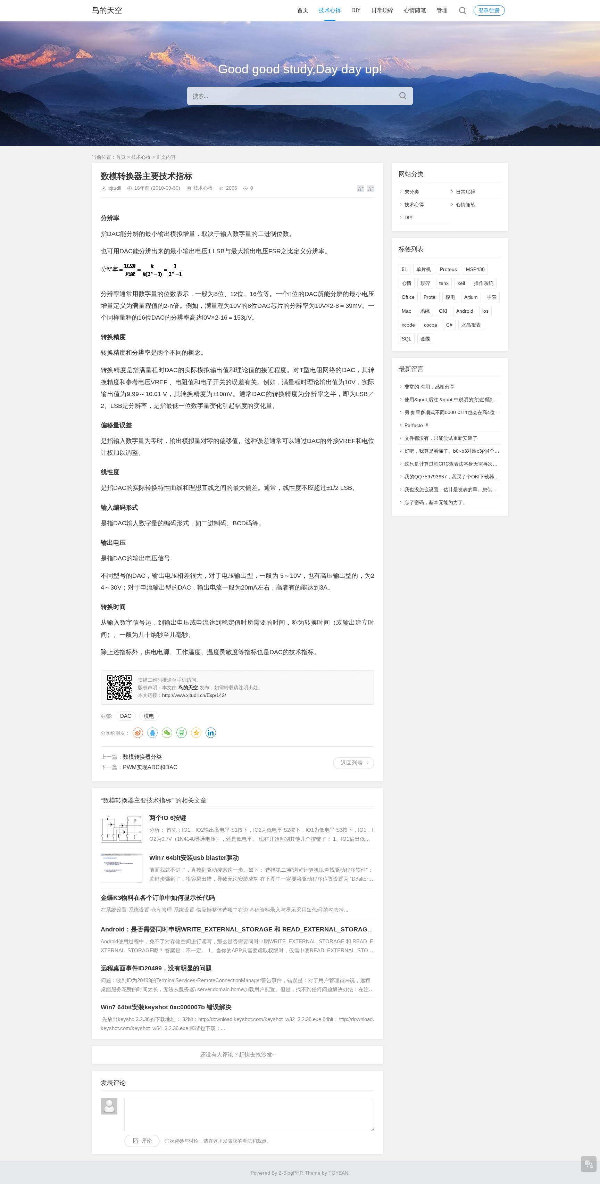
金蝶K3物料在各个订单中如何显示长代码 (158, 897)
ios (485, 311)
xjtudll (115, 188)
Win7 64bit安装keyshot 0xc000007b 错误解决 (166, 1007)
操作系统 (483, 283)
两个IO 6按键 (167, 817)
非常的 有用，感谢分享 (430, 386)
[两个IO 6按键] (121, 828)
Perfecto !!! (416, 425)
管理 (442, 10)
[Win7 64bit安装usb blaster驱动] (121, 868)
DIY (356, 10)
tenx (444, 283)
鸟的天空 (107, 10)
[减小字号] (370, 188)
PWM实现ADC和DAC (150, 767)
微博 (138, 732)
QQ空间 (196, 732)
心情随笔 (415, 10)
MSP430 (475, 269)
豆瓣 (181, 732)
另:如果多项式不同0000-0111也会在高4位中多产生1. (461, 412)
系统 (425, 311)
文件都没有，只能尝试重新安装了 (441, 438)
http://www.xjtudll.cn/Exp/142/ (194, 695)
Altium (471, 297)
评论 (146, 1141)
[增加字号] (360, 188)
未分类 (412, 192)
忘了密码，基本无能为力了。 (436, 502)
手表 (492, 297)
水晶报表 (471, 325)
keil (461, 283)
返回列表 (352, 763)
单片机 (423, 269)
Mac (406, 311)
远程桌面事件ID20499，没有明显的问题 (156, 968)
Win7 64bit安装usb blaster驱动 (194, 857)
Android (464, 311)
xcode (408, 325)
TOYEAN (338, 1173)
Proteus (448, 269)
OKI (443, 311)
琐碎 (425, 283)
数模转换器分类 (142, 757)
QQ (152, 732)
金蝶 (425, 339)
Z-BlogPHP (290, 1173)
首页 (302, 10)
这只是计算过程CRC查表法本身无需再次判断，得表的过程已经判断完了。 (485, 464)
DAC (125, 716)
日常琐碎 (382, 10)
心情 (406, 283)
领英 (211, 732)
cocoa (430, 325)
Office (408, 297)
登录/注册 (489, 10)
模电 (149, 716)
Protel (430, 297)
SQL (406, 339)
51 (404, 269)
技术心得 (330, 10)
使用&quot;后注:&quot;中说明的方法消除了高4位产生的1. (467, 399)
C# (449, 325)
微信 (167, 732)
